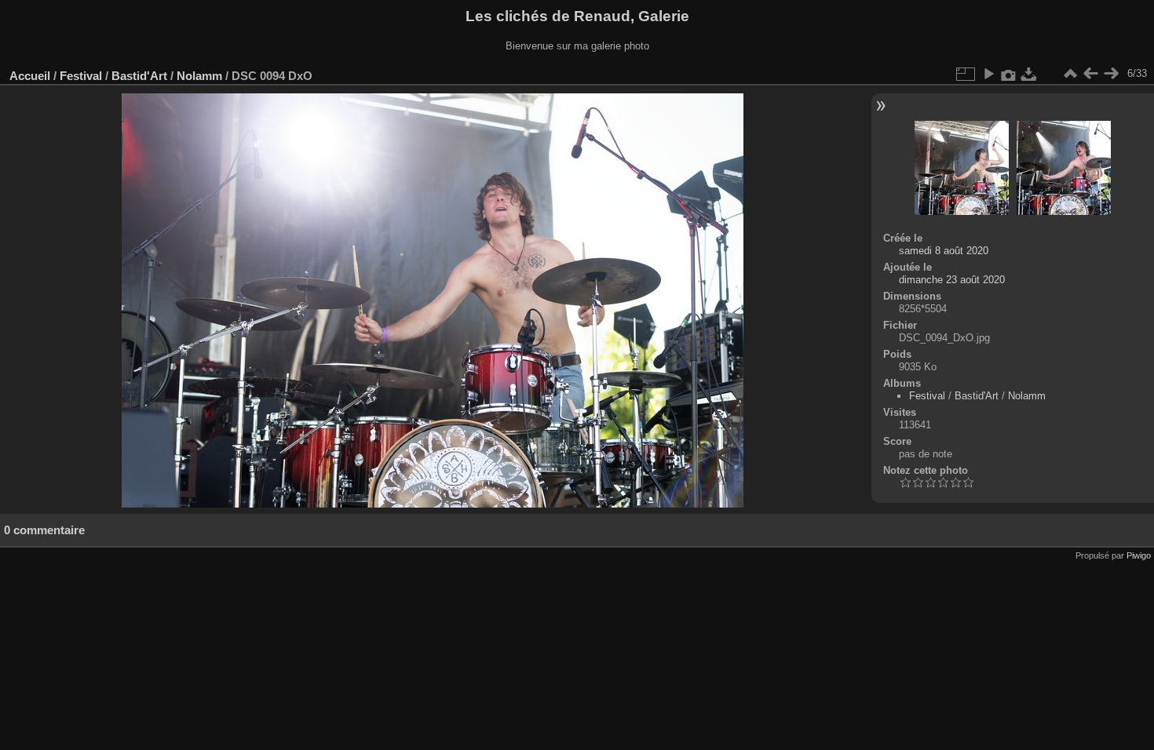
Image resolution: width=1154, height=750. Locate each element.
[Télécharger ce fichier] (1029, 74)
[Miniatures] (1070, 74)
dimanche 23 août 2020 (952, 280)
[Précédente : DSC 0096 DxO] (1090, 74)
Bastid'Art (139, 75)
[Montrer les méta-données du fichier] (1009, 74)
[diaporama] (988, 74)
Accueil (29, 75)
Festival (81, 75)
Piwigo (1139, 555)
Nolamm (199, 75)
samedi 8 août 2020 (943, 251)
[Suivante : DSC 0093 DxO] (1111, 74)
